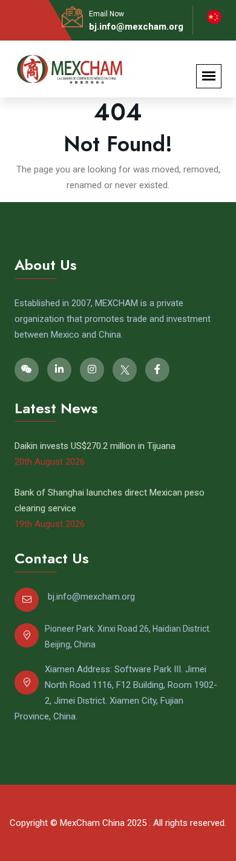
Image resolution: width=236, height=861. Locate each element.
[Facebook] (157, 370)
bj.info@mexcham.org (136, 26)
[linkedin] (59, 370)
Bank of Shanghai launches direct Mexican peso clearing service (110, 500)
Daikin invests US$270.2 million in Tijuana (95, 445)
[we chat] (27, 370)
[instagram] (92, 370)
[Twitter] (125, 370)
